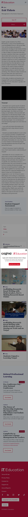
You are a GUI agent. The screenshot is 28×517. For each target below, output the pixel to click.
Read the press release (14, 264)
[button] (14, 258)
